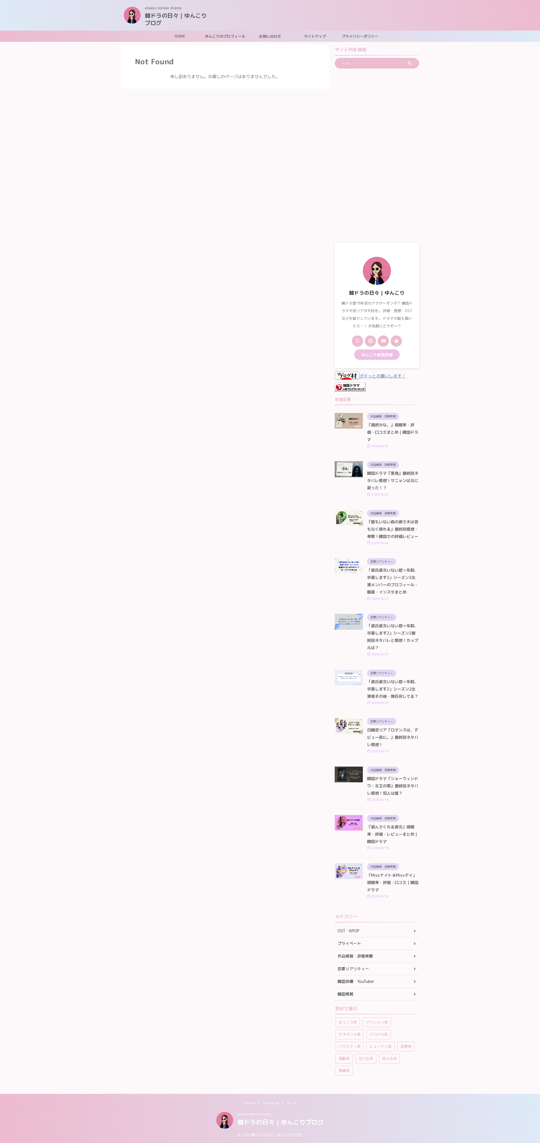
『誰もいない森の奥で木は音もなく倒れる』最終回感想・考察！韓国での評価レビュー (392, 529)
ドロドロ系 (379, 1034)
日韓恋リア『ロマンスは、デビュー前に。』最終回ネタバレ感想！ (392, 737)
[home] (396, 341)
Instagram (271, 1103)
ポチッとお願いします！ (382, 376)
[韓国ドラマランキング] (350, 387)
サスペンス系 (350, 1034)
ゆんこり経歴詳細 (377, 354)
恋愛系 (405, 1046)
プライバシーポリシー (360, 36)
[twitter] (357, 341)
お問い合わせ (270, 36)
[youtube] (383, 341)
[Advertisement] (377, 155)
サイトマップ (315, 36)
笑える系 (389, 1058)
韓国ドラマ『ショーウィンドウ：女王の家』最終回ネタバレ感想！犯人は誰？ (392, 786)
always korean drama (254, 1114)
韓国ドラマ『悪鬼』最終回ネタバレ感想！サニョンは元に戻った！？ (392, 481)
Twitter (250, 1103)
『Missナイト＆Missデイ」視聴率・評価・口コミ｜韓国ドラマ (392, 882)
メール (291, 1103)
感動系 (344, 1058)
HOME (180, 36)
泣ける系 (366, 1058)
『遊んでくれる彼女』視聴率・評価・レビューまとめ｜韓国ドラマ (392, 834)
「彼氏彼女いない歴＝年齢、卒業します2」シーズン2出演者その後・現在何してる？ (392, 689)
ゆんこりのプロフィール (225, 36)
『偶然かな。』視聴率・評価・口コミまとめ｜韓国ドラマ (392, 432)
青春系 (344, 1070)
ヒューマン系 (381, 1046)
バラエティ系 (350, 1046)
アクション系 (377, 1022)
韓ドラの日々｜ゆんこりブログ (176, 19)
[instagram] (370, 341)
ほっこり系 (348, 1022)
